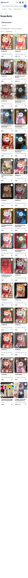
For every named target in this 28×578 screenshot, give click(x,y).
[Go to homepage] (5, 2)
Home (2, 12)
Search (6, 12)
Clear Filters (4, 25)
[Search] (25, 6)
